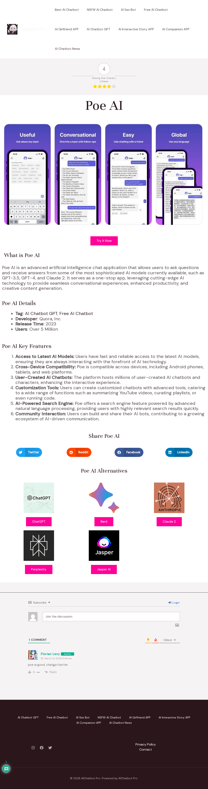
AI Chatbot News (67, 49)
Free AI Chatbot (156, 10)
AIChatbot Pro (34, 29)
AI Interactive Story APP (136, 29)
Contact (145, 749)
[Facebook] (41, 748)
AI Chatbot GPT (98, 29)
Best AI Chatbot (67, 10)
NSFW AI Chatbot (100, 10)
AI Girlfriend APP (67, 29)
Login (176, 602)
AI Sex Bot (128, 10)
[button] (29, 452)
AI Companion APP (176, 29)
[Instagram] (33, 748)
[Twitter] (50, 748)
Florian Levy (50, 654)
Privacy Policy (145, 744)
